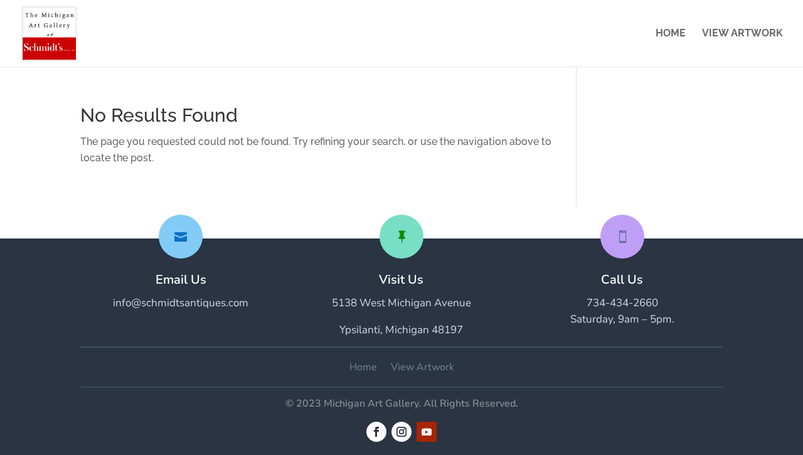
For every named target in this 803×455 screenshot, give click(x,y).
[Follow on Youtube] (427, 432)
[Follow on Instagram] (401, 432)
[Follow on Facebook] (376, 432)
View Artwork (742, 34)
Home (671, 34)
